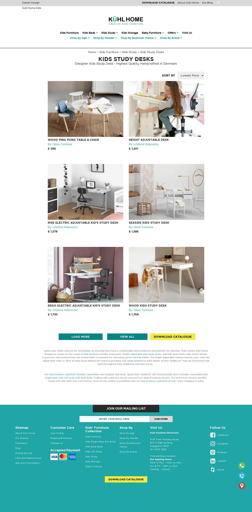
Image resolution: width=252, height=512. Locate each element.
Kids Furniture (109, 51)
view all (127, 336)
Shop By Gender (129, 438)
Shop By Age (127, 433)
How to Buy (57, 433)
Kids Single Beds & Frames (100, 441)
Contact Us (56, 443)
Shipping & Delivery (61, 438)
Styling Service (23, 453)
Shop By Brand (128, 451)
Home (92, 51)
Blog (18, 448)
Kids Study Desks (152, 51)
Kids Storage (92, 461)
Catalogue (21, 443)
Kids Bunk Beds (94, 446)
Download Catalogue (158, 2)
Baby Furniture (93, 466)
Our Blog (207, 2)
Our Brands (21, 438)
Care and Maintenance (28, 458)
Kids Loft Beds (93, 451)
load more (81, 336)
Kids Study (129, 51)
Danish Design (30, 2)
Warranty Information (27, 463)
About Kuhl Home (188, 2)
